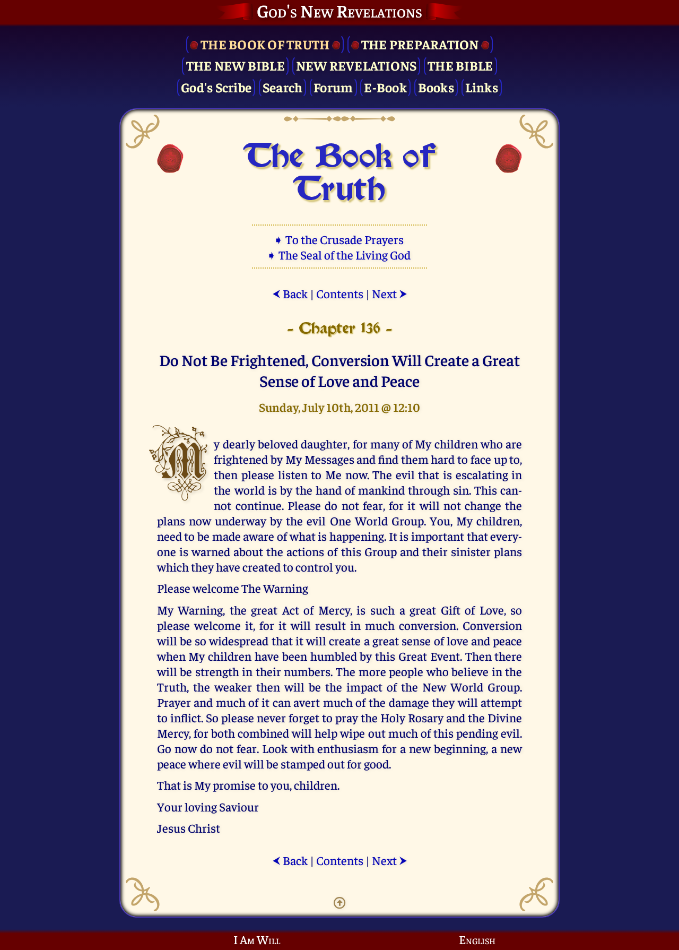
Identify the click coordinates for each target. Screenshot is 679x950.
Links (481, 87)
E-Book (385, 87)
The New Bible (235, 65)
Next (389, 293)
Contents (339, 293)
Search (283, 87)
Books (436, 87)
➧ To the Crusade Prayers (339, 239)
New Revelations (356, 65)
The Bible (460, 65)
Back (290, 293)
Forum (333, 87)
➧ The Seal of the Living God (339, 254)
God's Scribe (216, 87)
